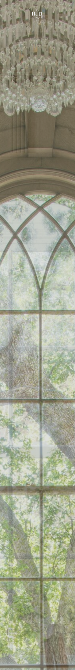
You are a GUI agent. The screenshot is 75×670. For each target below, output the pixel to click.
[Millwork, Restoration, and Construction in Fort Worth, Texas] (38, 14)
